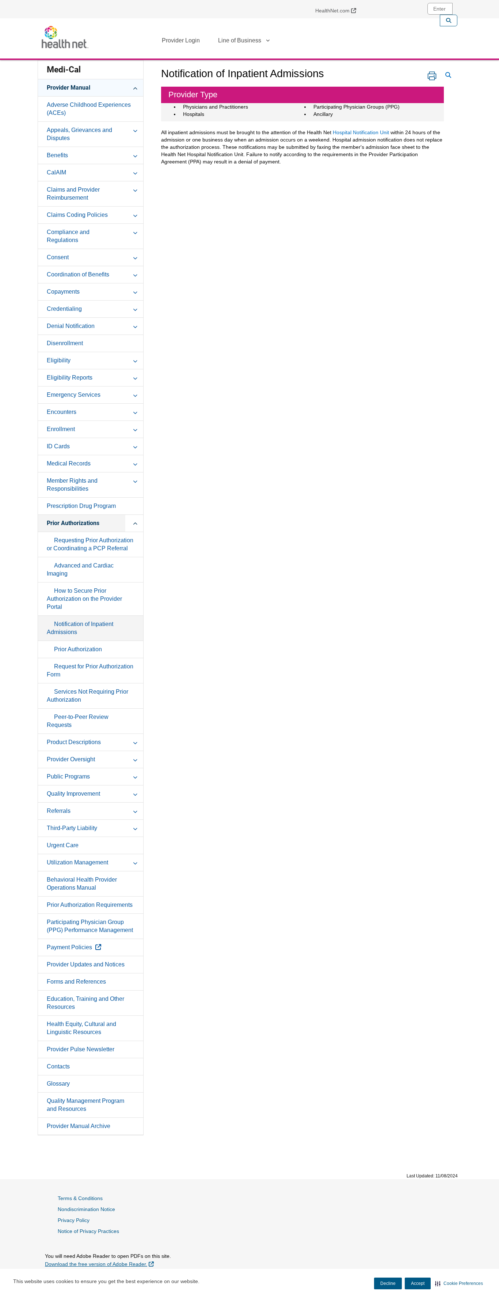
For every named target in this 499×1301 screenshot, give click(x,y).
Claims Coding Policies (77, 215)
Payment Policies (91, 947)
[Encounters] (135, 411)
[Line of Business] (267, 41)
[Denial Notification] (135, 325)
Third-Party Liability (72, 828)
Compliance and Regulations (68, 236)
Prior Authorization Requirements (90, 905)
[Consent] (135, 257)
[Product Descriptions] (135, 742)
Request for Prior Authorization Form (90, 670)
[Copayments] (135, 291)
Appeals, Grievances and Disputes (79, 134)
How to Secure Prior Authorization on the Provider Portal (84, 599)
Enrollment (61, 429)
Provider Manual (68, 87)
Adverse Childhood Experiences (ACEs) (89, 109)
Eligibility (59, 360)
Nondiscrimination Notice (86, 1209)
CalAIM (56, 172)
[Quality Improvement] (135, 793)
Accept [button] (417, 1283)
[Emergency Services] (135, 394)
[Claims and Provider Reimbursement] (135, 189)
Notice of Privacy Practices (88, 1231)
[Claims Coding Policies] (135, 214)
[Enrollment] (135, 429)
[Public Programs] (135, 776)
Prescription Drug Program (81, 506)
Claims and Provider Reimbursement (73, 193)
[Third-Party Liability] (135, 827)
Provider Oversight (71, 759)
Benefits (57, 155)
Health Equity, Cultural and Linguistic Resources (81, 1028)
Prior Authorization (78, 649)
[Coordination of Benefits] (135, 274)
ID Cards (58, 446)
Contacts (58, 1066)
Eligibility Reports (69, 377)
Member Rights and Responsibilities (72, 485)
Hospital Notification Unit (361, 132)
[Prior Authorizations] (135, 522)
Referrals (59, 811)
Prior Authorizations (73, 523)
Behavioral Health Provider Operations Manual (82, 883)
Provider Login (181, 40)
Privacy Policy (73, 1220)
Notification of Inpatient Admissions (80, 628)
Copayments (63, 292)
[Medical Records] (135, 463)
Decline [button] (388, 1283)
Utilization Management (77, 862)
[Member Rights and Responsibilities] (135, 480)
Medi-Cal (64, 70)
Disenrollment (65, 343)
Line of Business (239, 40)
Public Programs (68, 776)
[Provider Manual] (135, 87)
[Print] (432, 75)
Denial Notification (71, 326)
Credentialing (64, 309)
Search (448, 20)
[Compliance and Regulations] (135, 231)
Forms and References (76, 981)
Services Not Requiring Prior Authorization (87, 696)
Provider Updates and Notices (86, 964)
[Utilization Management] (135, 862)
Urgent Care (63, 845)
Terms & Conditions (80, 1198)
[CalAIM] (135, 172)
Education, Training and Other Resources (85, 1003)
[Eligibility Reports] (135, 377)
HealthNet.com (338, 10)
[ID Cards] (135, 446)
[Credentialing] (135, 308)
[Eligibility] (135, 360)
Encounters (61, 412)
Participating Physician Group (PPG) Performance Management (90, 926)
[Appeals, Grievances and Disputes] (135, 129)
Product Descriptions (74, 742)
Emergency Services (73, 395)
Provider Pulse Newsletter (80, 1049)
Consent (58, 257)
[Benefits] (135, 155)
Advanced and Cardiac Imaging (80, 569)
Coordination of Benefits (78, 274)
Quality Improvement (73, 794)
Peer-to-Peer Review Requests (77, 721)
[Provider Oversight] (135, 759)
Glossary (58, 1084)
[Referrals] (135, 810)
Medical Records (69, 463)
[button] (459, 1283)
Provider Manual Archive (78, 1126)
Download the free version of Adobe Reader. (99, 1264)
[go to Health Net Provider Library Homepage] (65, 37)
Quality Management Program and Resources (85, 1105)
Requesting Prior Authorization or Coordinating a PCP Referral (90, 544)
